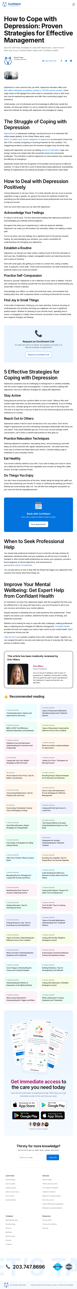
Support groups (11, 1188)
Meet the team (10, 1236)
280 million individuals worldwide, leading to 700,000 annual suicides (33, 90)
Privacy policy (47, 1220)
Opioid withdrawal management (53, 1204)
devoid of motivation (50, 150)
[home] (11, 4)
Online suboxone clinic (50, 1184)
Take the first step (12, 637)
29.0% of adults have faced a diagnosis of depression (27, 139)
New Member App (12, 1220)
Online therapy (10, 1180)
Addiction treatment (49, 1192)
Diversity (8, 1240)
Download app (10, 1224)
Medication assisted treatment (52, 1208)
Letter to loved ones (12, 1192)
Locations (9, 1244)
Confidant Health (62, 626)
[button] (73, 4)
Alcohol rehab (47, 1180)
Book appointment (38, 524)
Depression (9, 133)
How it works (10, 1196)
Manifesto (9, 1232)
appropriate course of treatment (18, 565)
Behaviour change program (52, 1196)
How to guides (10, 1184)
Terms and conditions (50, 1224)
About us (8, 1228)
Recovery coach (48, 1200)
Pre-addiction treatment (50, 1188)
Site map (45, 1228)
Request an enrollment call (38, 355)
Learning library (11, 1200)
